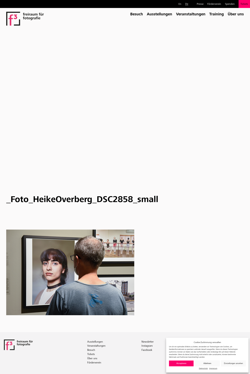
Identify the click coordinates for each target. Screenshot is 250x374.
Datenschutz (203, 368)
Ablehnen (207, 363)
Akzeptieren (181, 363)
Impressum (213, 368)
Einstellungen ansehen (233, 363)
